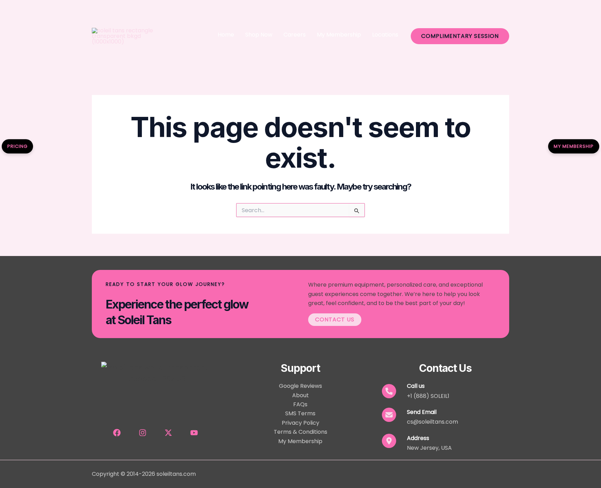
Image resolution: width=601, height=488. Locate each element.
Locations (385, 35)
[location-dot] (389, 441)
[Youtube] (194, 432)
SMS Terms (300, 413)
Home (226, 35)
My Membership (339, 35)
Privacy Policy (300, 423)
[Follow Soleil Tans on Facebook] (117, 432)
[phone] (389, 391)
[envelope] (389, 415)
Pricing (17, 146)
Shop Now (258, 35)
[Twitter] (168, 432)
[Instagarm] (142, 432)
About (300, 395)
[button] (460, 36)
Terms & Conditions (300, 432)
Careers (294, 35)
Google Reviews (300, 386)
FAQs (300, 404)
